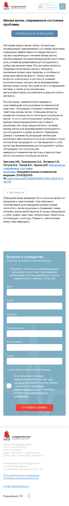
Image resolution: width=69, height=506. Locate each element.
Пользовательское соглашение (21, 475)
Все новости (16, 192)
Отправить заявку (34, 407)
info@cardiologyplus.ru (16, 486)
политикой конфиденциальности (29, 387)
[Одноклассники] (29, 496)
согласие (19, 382)
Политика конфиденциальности (21, 478)
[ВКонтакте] (21, 496)
